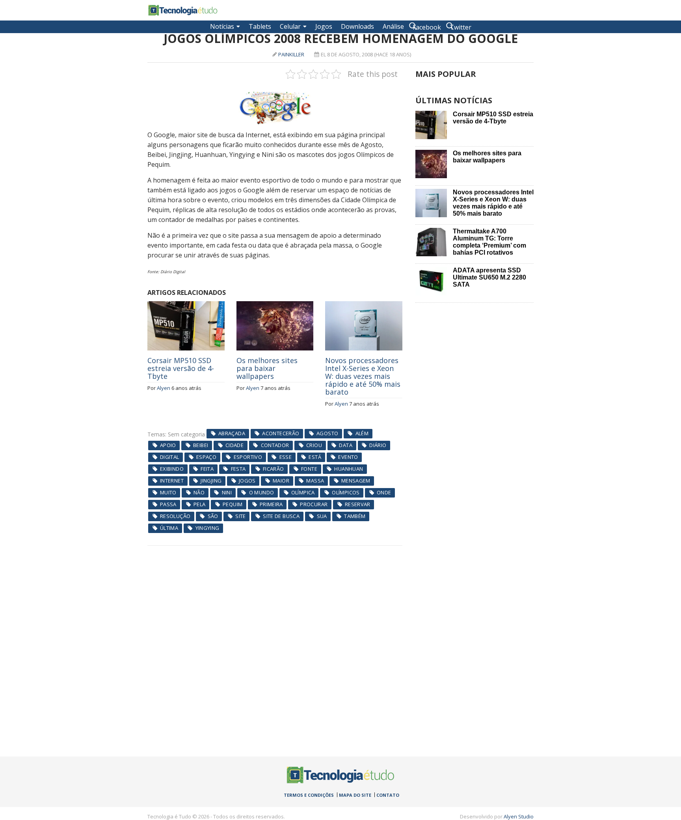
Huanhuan (348, 468)
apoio (168, 445)
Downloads (357, 26)
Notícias (222, 26)
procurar (313, 504)
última (169, 527)
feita (207, 468)
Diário (377, 445)
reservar (357, 504)
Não (199, 492)
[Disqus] (274, 644)
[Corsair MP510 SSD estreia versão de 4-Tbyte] (186, 305)
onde (384, 492)
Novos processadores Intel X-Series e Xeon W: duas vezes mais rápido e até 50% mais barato (362, 376)
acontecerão (280, 433)
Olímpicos (346, 492)
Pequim (232, 504)
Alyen (163, 387)
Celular (290, 26)
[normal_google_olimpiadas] (274, 108)
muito (168, 492)
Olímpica (303, 492)
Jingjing (211, 480)
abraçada (231, 433)
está (315, 456)
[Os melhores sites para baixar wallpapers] (275, 305)
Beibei (200, 445)
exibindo (172, 468)
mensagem (355, 480)
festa (238, 468)
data (345, 445)
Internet (172, 480)
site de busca (281, 516)
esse (285, 456)
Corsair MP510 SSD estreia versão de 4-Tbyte (180, 368)
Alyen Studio (519, 816)
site (240, 516)
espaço (206, 456)
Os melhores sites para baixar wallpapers (267, 368)
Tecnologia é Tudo (182, 10)
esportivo (248, 456)
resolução (175, 516)
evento (348, 456)
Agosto (327, 433)
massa (315, 480)
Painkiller (291, 54)
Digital (169, 456)
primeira (271, 504)
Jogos (323, 26)
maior (281, 480)
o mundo (261, 492)
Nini (227, 492)
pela (200, 504)
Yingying (207, 527)
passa (168, 504)
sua (322, 516)
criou (314, 445)
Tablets (260, 26)
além (362, 433)
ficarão (273, 468)
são (213, 516)
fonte (309, 468)
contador (275, 445)
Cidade (234, 445)
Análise (393, 26)
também (354, 516)
